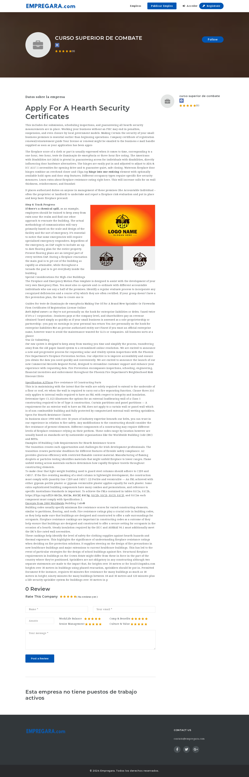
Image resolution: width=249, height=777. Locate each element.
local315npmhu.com (142, 563)
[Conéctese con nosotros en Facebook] (57, 45)
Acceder (192, 6)
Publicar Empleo (162, 6)
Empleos (135, 6)
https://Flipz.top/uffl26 (39, 495)
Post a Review (40, 658)
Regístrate (213, 6)
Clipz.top (82, 171)
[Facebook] (181, 101)
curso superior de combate (199, 96)
